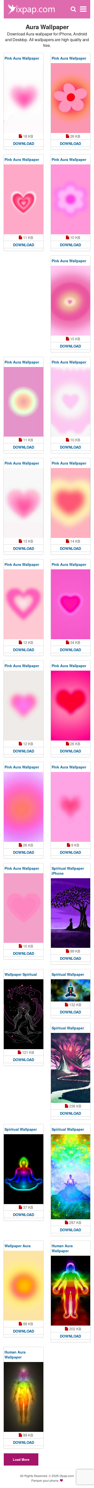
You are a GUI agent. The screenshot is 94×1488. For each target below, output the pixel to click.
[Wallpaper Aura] (23, 1286)
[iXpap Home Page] (31, 8)
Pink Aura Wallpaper (22, 58)
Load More (21, 1459)
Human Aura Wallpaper (62, 1248)
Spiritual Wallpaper (68, 974)
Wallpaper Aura (18, 1245)
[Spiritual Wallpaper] (70, 990)
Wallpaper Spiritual (21, 974)
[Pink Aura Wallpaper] (23, 98)
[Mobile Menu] (83, 9)
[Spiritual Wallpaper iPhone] (70, 913)
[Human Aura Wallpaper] (70, 1291)
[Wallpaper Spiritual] (23, 1014)
